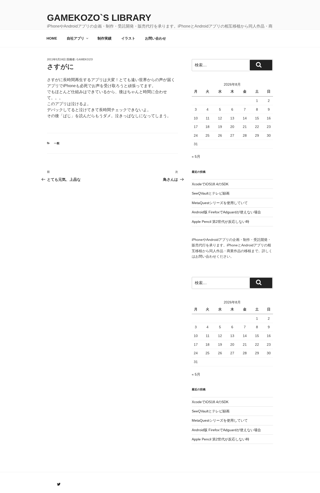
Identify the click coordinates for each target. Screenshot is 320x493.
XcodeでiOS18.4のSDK (210, 184)
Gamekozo (84, 59)
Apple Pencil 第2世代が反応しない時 (220, 222)
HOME (51, 38)
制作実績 (105, 38)
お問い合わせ (155, 38)
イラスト (128, 38)
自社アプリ (75, 38)
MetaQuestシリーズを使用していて (220, 203)
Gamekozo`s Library (99, 18)
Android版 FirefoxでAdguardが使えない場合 (226, 212)
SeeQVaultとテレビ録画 (211, 193)
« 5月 (196, 156)
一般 (57, 143)
